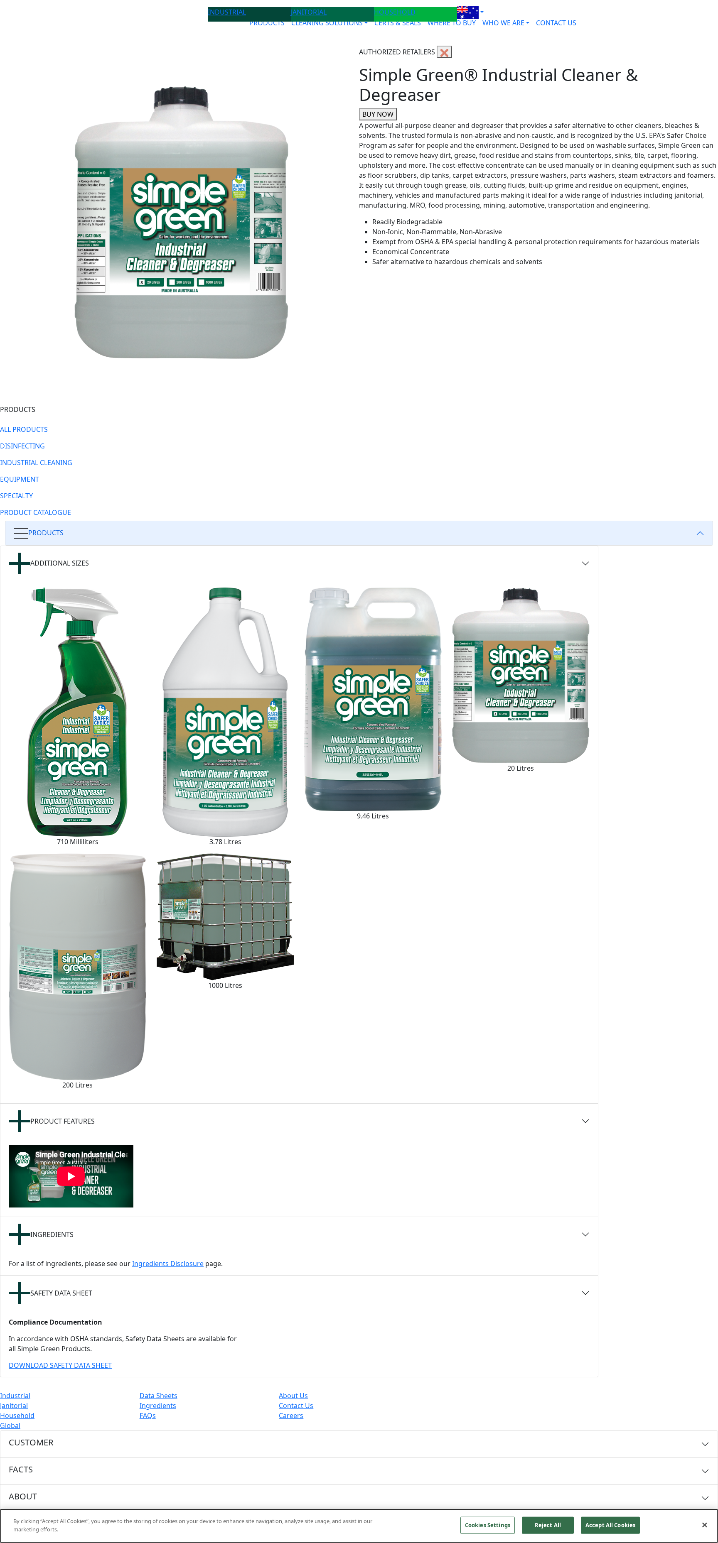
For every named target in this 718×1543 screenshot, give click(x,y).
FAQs (148, 1415)
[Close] (705, 1525)
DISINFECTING (22, 446)
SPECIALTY (16, 495)
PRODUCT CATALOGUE (35, 512)
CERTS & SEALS (397, 22)
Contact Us (296, 1405)
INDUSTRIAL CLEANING (36, 462)
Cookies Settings (487, 1525)
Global (10, 1425)
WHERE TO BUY (452, 22)
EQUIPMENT (19, 479)
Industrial (15, 1395)
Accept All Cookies (610, 1525)
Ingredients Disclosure (168, 1263)
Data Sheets (158, 1395)
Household (17, 1415)
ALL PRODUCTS (24, 429)
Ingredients (158, 1405)
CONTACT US (556, 22)
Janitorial (14, 1405)
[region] (359, 1526)
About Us (293, 1395)
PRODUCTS (267, 22)
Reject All (548, 1525)
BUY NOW (377, 114)
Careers (291, 1415)
